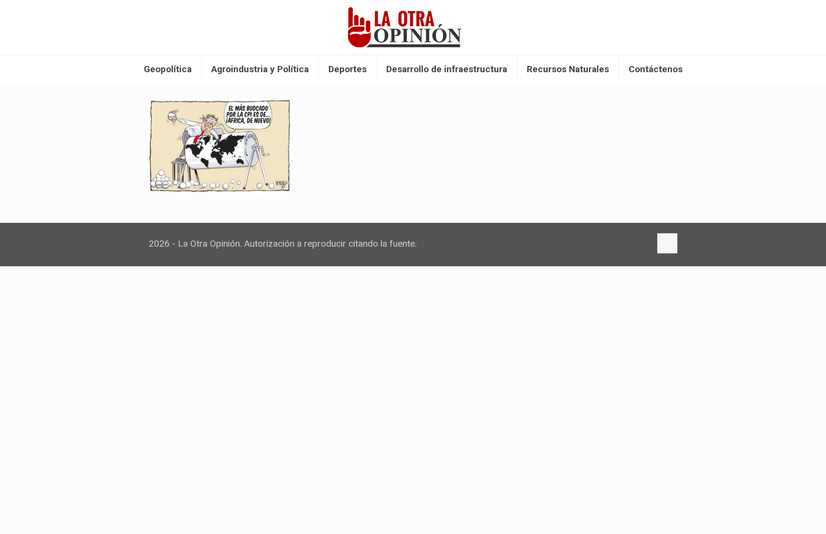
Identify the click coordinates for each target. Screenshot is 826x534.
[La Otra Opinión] (413, 27)
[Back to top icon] (667, 243)
